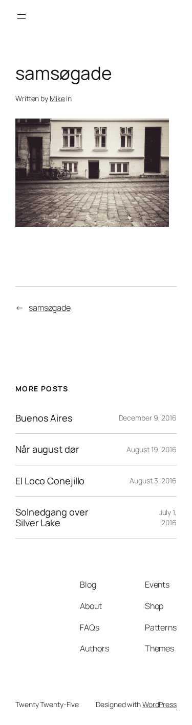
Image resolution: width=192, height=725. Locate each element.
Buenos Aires (44, 418)
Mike (57, 98)
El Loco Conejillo (49, 481)
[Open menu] (21, 16)
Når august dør (47, 449)
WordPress (159, 704)
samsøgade (50, 307)
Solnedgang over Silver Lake (52, 517)
